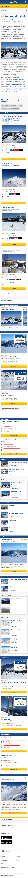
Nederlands (8, 851)
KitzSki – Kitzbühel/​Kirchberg (8, 83)
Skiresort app (5, 833)
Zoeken (5, 108)
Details (14, 159)
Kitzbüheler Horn (16, 91)
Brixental (10, 121)
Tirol (11, 118)
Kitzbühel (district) (5, 119)
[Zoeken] (26, 2)
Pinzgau (18, 122)
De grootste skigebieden (11, 84)
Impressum (4, 860)
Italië (2, 738)
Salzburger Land (13, 122)
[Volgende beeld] (26, 318)
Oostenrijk (7, 118)
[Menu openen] (2, 2)
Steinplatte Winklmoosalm (9, 440)
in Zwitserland (11, 395)
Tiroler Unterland (16, 118)
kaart (10, 20)
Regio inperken (15, 108)
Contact (3, 856)
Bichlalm (5, 249)
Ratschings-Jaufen (6, 737)
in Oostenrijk (11, 684)
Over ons (17, 856)
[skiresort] (14, 2)
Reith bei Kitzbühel (8, 207)
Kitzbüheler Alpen (5, 121)
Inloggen (17, 860)
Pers (2, 863)
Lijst (2, 20)
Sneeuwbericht (13, 435)
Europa (3, 118)
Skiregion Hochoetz (7, 755)
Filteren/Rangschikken (10, 105)
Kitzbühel (10, 119)
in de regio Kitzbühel (15, 358)
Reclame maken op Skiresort (9, 867)
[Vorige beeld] (2, 318)
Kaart (20, 105)
